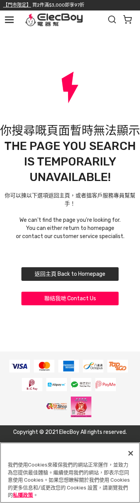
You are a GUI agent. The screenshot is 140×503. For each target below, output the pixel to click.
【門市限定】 (17, 5)
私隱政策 (23, 495)
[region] (70, 472)
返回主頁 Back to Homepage (70, 274)
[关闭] (130, 453)
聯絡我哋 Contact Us (70, 298)
